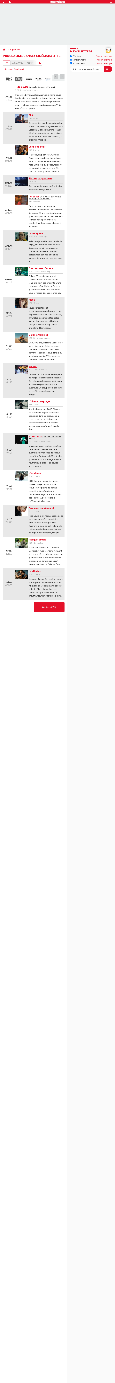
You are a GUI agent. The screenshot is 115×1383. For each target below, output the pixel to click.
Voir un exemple (104, 56)
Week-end (19, 69)
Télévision (76, 56)
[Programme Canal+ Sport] (38, 79)
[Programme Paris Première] (29, 79)
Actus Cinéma (78, 63)
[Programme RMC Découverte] (9, 79)
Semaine (8, 69)
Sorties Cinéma (79, 60)
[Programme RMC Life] (19, 79)
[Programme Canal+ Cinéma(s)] (48, 79)
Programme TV (15, 49)
